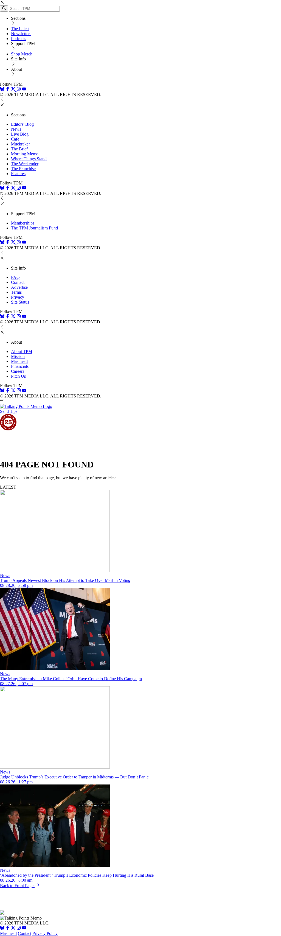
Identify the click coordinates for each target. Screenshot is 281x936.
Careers (17, 371)
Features (18, 173)
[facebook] (7, 89)
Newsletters (21, 33)
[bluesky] (2, 89)
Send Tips (8, 411)
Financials (20, 366)
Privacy (17, 297)
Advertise (19, 287)
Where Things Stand (29, 158)
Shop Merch (21, 54)
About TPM (21, 351)
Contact (17, 282)
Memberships (22, 223)
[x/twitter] (13, 89)
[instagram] (18, 89)
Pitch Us (18, 376)
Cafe (15, 139)
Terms (16, 292)
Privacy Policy (45, 933)
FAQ (15, 277)
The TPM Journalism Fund (34, 228)
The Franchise (23, 168)
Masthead (19, 361)
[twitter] (13, 928)
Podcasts (18, 38)
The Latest (20, 28)
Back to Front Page (17, 885)
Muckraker (20, 144)
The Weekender (24, 163)
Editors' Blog (22, 124)
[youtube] (24, 89)
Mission (18, 356)
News (16, 129)
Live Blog (20, 134)
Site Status (20, 302)
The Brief (19, 149)
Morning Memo (24, 154)
